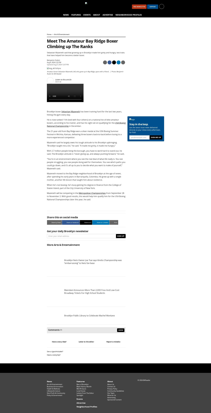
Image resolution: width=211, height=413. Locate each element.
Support (153, 7)
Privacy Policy (112, 389)
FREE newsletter (139, 7)
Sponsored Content (114, 400)
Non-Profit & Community (56, 393)
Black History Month (84, 387)
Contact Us (111, 387)
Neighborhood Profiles (129, 15)
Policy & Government (54, 395)
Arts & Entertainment (61, 34)
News (66, 15)
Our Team (110, 393)
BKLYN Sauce (81, 389)
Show (120, 330)
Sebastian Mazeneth (70, 111)
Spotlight (80, 395)
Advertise (108, 15)
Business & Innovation (55, 387)
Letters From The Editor (85, 393)
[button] (161, 6)
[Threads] (62, 6)
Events (87, 15)
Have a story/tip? (53, 355)
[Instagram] (56, 6)
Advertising (111, 398)
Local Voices (81, 391)
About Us (110, 384)
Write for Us (111, 395)
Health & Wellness (53, 389)
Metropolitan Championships (92, 193)
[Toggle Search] (161, 15)
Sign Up (120, 236)
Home (49, 34)
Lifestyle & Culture (53, 391)
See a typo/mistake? (55, 351)
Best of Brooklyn (83, 384)
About (96, 15)
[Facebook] (50, 6)
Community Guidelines (115, 391)
